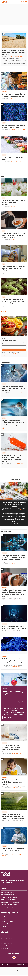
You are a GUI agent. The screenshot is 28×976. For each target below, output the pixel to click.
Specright (14, 563)
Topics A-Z (5, 964)
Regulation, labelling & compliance (10, 902)
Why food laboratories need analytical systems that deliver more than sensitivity (13, 422)
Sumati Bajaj (14, 98)
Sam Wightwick (15, 206)
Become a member (8, 717)
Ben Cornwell (14, 239)
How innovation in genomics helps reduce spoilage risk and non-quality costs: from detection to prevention (14, 593)
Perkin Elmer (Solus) (16, 666)
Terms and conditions (6, 943)
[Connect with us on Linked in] (14, 957)
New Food (14, 632)
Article (3, 122)
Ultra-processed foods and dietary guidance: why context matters (14, 95)
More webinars (4, 861)
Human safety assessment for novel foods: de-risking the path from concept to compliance (14, 504)
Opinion (4, 91)
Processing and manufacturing (9, 897)
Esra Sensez (14, 129)
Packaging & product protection (9, 904)
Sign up (13, 350)
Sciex (13, 822)
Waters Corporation (16, 753)
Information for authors (7, 924)
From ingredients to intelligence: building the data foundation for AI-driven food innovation (13, 557)
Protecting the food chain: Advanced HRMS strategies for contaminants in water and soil (13, 816)
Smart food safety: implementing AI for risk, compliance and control (14, 627)
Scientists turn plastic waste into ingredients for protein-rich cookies (13, 268)
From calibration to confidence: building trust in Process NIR (13, 849)
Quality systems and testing (8, 899)
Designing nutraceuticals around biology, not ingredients (13, 126)
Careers (3, 940)
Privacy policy (4, 945)
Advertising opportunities (7, 916)
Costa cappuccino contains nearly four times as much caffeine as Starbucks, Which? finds (13, 235)
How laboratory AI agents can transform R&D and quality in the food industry (13, 388)
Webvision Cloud (17, 970)
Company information (6, 938)
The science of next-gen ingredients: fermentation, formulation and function (11, 747)
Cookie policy (4, 948)
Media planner (4, 919)
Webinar (4, 553)
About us (3, 936)
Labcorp (19, 509)
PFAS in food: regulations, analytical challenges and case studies (12, 782)
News (3, 198)
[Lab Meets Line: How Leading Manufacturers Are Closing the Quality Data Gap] (11, 523)
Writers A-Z (12, 964)
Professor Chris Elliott (16, 56)
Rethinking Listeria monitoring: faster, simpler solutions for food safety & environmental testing (13, 661)
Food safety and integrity (7, 892)
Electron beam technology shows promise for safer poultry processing (13, 202)
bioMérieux (14, 599)
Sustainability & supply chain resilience (11, 907)
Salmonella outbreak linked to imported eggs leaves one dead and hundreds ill (13, 301)
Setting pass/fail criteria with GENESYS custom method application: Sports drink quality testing (13, 458)
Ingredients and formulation (8, 894)
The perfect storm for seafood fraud (12, 158)
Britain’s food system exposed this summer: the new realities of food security (14, 52)
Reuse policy (4, 926)
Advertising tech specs (7, 921)
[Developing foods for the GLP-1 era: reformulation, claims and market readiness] (17, 523)
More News (3, 311)
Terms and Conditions (13, 353)
